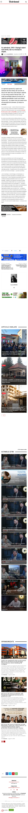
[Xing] (14, 287)
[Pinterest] (13, 773)
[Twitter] (10, 773)
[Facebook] (7, 773)
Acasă (2, 36)
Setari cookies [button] (5, 810)
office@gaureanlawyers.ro (14, 797)
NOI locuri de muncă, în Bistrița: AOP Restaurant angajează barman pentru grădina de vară (12, 695)
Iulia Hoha (5, 468)
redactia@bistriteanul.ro (14, 781)
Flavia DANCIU (6, 562)
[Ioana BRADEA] (2, 54)
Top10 (3, 337)
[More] (19, 250)
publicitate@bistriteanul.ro (14, 787)
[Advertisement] (14, 19)
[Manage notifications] (2, 810)
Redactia (5, 674)
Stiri (5, 36)
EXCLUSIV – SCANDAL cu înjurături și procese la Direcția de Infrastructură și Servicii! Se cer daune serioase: (14, 381)
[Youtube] (17, 790)
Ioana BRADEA (10, 54)
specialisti (4, 216)
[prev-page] (2, 415)
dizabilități (9, 214)
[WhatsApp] (16, 773)
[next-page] (4, 415)
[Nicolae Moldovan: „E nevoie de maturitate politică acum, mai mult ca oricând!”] (14, 556)
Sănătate (8, 36)
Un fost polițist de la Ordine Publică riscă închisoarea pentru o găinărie (21, 265)
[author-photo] (2, 674)
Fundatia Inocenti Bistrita (16, 214)
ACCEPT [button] (11, 810)
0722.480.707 (14, 783)
